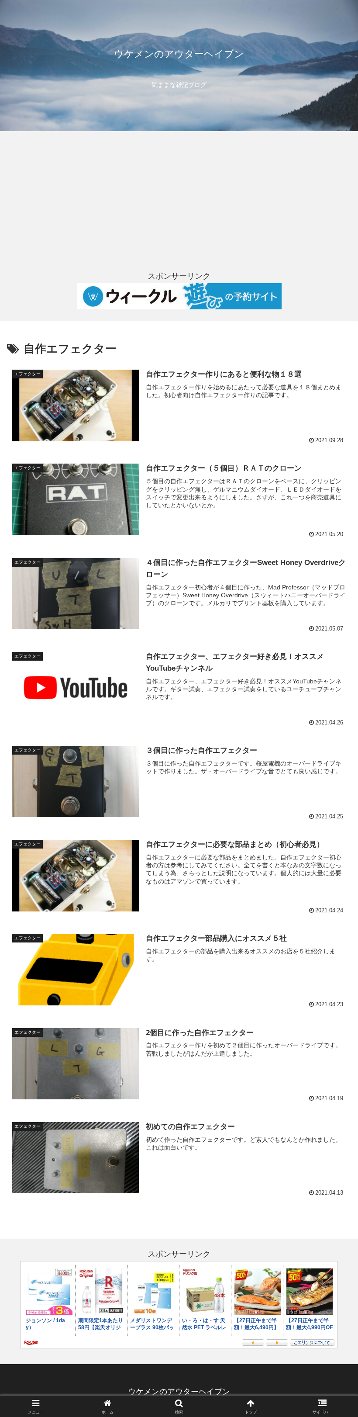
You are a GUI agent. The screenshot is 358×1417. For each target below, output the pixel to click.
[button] (331, 1213)
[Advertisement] (179, 200)
